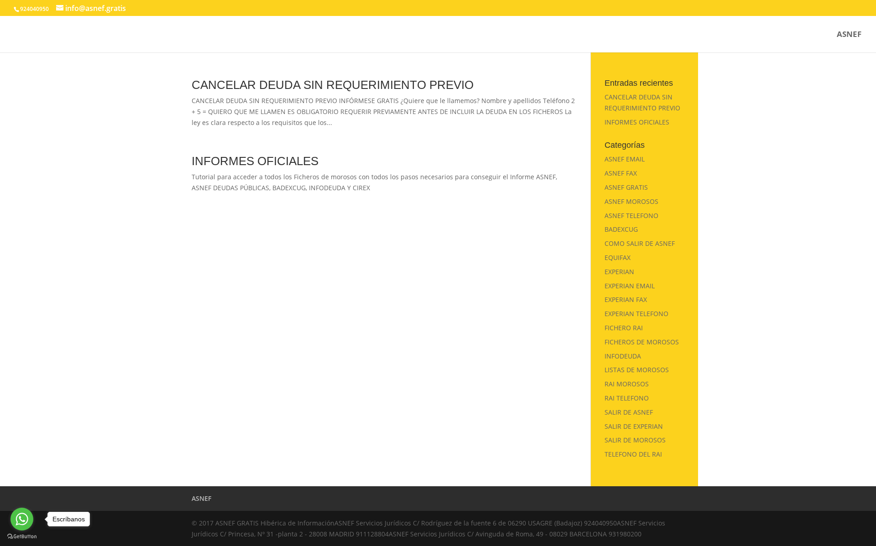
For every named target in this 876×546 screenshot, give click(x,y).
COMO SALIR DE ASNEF (640, 243)
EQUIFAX (618, 257)
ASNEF (849, 35)
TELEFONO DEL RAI (633, 454)
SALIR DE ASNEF (629, 412)
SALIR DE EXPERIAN (634, 426)
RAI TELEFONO (627, 398)
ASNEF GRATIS (626, 187)
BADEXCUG (621, 229)
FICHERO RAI (624, 327)
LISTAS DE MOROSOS (637, 369)
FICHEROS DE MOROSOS (642, 342)
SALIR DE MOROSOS (635, 440)
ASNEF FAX (621, 173)
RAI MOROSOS (627, 384)
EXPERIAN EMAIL (630, 285)
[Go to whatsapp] (21, 519)
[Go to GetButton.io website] (21, 537)
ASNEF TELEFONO (631, 215)
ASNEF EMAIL (625, 159)
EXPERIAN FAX (626, 299)
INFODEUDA (623, 356)
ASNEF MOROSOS (631, 201)
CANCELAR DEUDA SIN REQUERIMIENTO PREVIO (333, 85)
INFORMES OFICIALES (255, 161)
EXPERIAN (619, 271)
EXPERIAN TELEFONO (636, 313)
